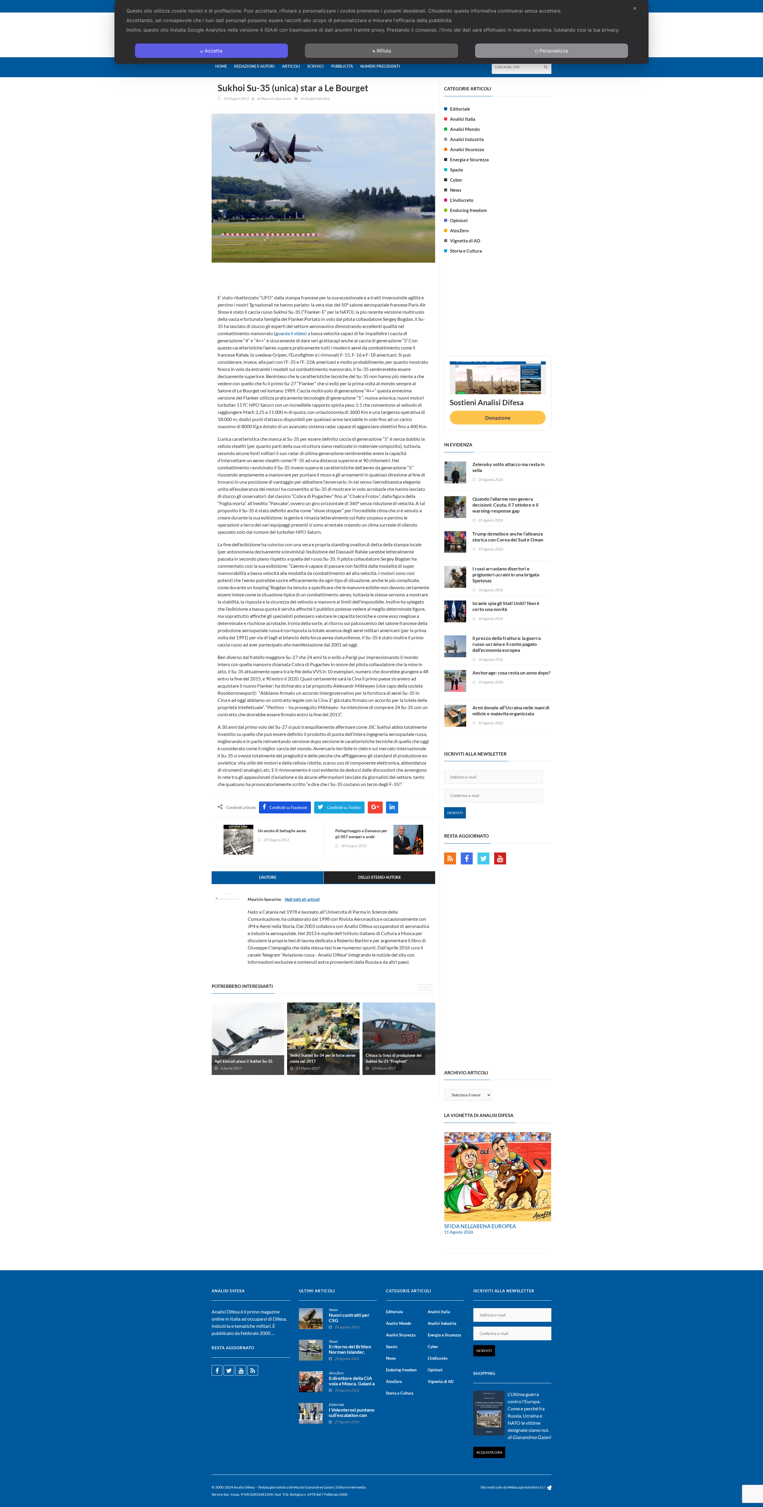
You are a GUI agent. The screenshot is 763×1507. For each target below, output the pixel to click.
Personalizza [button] (553, 51)
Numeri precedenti (380, 66)
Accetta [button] (213, 51)
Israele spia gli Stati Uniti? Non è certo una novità (505, 606)
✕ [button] (635, 8)
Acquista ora (489, 1452)
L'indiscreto (462, 200)
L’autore (267, 877)
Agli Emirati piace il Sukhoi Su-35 (244, 1061)
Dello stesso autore (379, 877)
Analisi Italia (462, 119)
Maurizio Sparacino (275, 98)
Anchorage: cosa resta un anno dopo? (511, 672)
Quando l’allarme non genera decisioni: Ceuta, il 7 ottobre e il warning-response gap (505, 504)
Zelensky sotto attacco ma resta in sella (508, 467)
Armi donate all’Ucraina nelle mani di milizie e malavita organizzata (510, 710)
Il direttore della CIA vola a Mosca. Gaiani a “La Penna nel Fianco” (352, 1384)
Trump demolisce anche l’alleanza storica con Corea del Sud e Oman (507, 536)
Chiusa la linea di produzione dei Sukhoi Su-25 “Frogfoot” (394, 1058)
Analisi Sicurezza (467, 149)
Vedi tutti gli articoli (302, 899)
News (455, 190)
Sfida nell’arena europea (480, 1226)
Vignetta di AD (465, 240)
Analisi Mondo (465, 129)
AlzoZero (459, 230)
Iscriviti (455, 812)
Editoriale (460, 109)
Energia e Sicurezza (469, 159)
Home (221, 66)
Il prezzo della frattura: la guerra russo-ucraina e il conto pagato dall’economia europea (506, 644)
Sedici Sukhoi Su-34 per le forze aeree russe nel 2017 (323, 1058)
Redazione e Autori (254, 66)
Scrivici (315, 66)
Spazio (456, 169)
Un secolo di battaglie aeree (282, 830)
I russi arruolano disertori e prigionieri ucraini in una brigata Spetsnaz (505, 574)
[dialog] (381, 32)
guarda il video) (291, 333)
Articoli (291, 66)
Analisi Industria (317, 98)
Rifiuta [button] (384, 51)
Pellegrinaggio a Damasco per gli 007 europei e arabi (361, 833)
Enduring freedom (468, 210)
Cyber (456, 179)
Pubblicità (342, 66)
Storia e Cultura (466, 250)
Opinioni (459, 220)
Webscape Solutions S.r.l (527, 1487)
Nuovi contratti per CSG (349, 1317)
